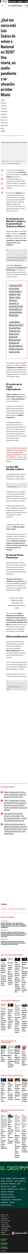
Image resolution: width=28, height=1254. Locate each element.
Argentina (4, 1202)
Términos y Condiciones (4, 1247)
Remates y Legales (7, 1194)
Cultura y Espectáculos (9, 1189)
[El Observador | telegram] (22, 1175)
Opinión (3, 1192)
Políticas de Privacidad (4, 1243)
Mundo (13, 1186)
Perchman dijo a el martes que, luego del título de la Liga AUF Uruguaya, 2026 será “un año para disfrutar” (16, 452)
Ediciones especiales (8, 1197)
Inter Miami (21, 909)
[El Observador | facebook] (19, 1169)
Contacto (3, 1250)
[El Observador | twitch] (26, 1175)
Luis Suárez (20, 170)
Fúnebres (10, 1192)
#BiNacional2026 (17, 600)
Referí (3, 1181)
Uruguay (4, 1)
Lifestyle (22, 1189)
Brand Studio (5, 1186)
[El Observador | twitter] (16, 1169)
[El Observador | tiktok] (19, 1172)
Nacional (4, 909)
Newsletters (16, 1200)
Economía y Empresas (8, 1184)
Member (8, 1178)
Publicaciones (6, 1200)
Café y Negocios (20, 1181)
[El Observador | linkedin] (22, 1172)
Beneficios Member (18, 1178)
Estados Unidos (6, 1205)
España (12, 1202)
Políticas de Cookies (4, 1239)
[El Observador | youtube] (26, 1169)
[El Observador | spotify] (26, 1172)
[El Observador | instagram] (23, 1169)
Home (3, 1178)
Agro (19, 1184)
